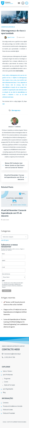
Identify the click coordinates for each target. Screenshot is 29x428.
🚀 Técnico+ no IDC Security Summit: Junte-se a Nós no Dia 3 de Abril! (14, 303)
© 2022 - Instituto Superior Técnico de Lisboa (14, 422)
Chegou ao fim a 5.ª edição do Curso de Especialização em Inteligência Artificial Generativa (15, 312)
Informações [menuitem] (7, 398)
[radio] (13, 285)
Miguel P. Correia (10, 37)
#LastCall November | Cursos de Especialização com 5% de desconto (13, 213)
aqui (3, 104)
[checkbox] (13, 285)
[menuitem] (14, 371)
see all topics (5, 240)
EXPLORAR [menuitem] (6, 367)
